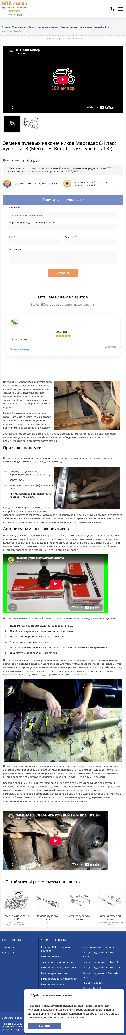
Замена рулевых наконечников (76, 27)
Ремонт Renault (92, 988)
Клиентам (8, 946)
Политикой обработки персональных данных (56, 1017)
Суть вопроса (16, 249)
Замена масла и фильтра (57, 962)
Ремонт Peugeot (92, 982)
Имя (12, 237)
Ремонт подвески (51, 956)
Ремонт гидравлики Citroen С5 (101, 962)
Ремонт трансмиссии (54, 973)
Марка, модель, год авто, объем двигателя (32, 222)
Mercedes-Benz (101, 27)
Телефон (70, 237)
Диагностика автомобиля (99, 946)
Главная (6, 27)
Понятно (45, 1026)
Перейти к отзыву (19, 349)
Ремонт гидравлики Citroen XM (102, 967)
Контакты (8, 952)
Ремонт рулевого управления (43, 27)
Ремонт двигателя (52, 984)
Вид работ (14, 207)
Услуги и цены (19, 27)
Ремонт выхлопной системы (58, 967)
